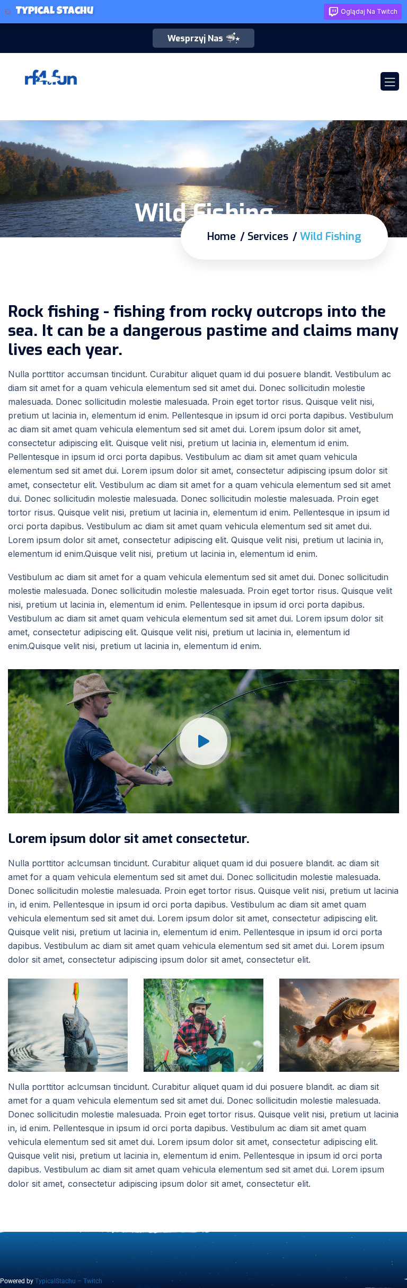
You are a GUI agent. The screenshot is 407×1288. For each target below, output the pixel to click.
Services (267, 237)
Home (221, 237)
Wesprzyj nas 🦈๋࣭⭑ (203, 38)
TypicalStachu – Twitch (68, 1281)
